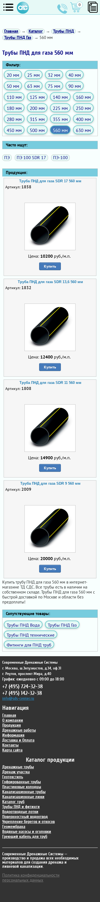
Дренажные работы (19, 730)
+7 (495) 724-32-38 (62, 8)
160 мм (83, 97)
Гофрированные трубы (21, 782)
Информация (13, 735)
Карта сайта (12, 750)
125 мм (37, 97)
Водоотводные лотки (20, 811)
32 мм (54, 75)
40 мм (74, 75)
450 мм (14, 130)
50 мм (13, 86)
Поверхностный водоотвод (25, 816)
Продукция (11, 725)
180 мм (14, 108)
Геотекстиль (12, 777)
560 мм (60, 130)
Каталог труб (13, 802)
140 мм (60, 97)
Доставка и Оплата (18, 740)
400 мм (83, 119)
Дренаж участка (16, 772)
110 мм (14, 97)
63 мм (33, 86)
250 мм (83, 108)
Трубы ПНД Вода (23, 625)
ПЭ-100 (60, 157)
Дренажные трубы (18, 767)
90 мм (74, 86)
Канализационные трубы (24, 792)
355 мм (60, 119)
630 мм (83, 130)
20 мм (13, 75)
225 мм (60, 108)
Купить (50, 266)
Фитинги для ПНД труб (29, 645)
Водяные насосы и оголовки (26, 831)
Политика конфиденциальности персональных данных (30, 877)
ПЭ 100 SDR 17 (31, 157)
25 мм (33, 75)
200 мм (37, 108)
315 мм (37, 119)
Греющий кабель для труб (24, 836)
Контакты (10, 745)
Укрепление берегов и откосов (28, 821)
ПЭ (7, 157)
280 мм (14, 119)
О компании (12, 720)
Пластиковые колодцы (21, 787)
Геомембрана (13, 826)
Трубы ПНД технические (30, 635)
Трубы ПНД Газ (62, 625)
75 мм (54, 86)
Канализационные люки (23, 797)
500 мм (37, 130)
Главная (9, 715)
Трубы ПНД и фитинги (21, 807)
